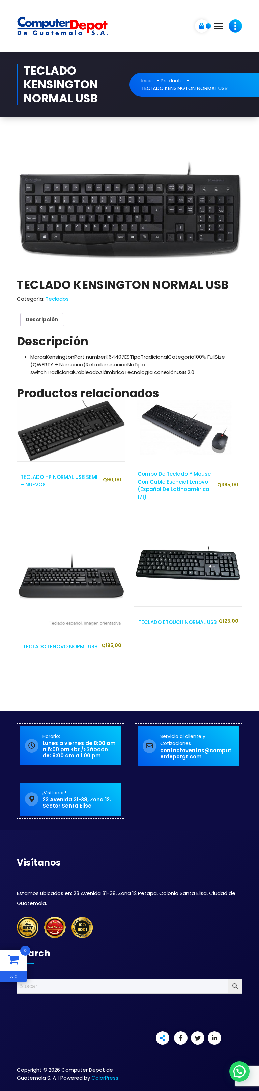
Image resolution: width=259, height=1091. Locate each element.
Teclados (57, 298)
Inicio (147, 80)
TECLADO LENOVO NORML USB (60, 646)
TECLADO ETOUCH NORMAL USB (177, 622)
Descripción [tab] (42, 319)
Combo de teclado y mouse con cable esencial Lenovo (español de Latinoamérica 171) (174, 485)
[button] (239, 1071)
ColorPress (104, 1077)
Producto (172, 80)
